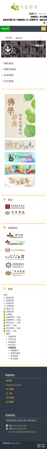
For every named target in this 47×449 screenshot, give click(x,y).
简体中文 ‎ (43, 14)
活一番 (9, 393)
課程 (8, 334)
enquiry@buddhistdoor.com (25, 432)
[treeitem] (23, 295)
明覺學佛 (5, 29)
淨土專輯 (10, 389)
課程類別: (9, 38)
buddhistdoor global (13, 385)
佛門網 (9, 381)
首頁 (5, 295)
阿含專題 (8, 81)
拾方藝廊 (10, 402)
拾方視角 (10, 398)
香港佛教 (8, 75)
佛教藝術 (8, 63)
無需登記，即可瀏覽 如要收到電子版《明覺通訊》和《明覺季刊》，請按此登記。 (25, 20)
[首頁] (23, 7)
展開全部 (39, 45)
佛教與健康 (10, 69)
